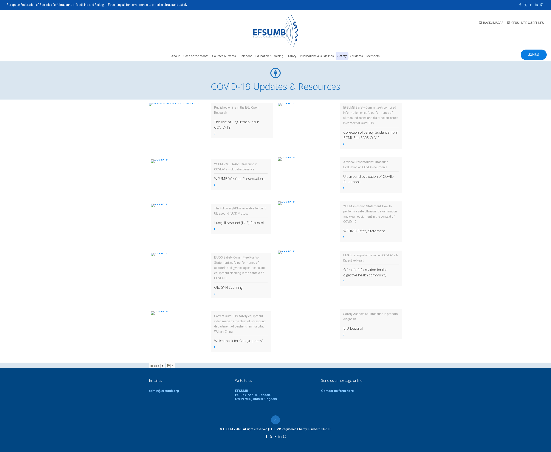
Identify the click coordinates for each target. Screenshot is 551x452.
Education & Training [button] (269, 56)
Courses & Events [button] (224, 56)
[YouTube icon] (530, 5)
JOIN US (533, 54)
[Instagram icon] (541, 5)
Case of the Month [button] (196, 56)
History (291, 56)
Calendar (246, 56)
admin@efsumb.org (164, 391)
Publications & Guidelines (317, 56)
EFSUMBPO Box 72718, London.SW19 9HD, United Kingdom (256, 395)
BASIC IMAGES (493, 23)
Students (356, 56)
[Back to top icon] (275, 419)
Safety (342, 56)
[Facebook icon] (520, 5)
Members (373, 56)
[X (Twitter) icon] (525, 5)
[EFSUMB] (275, 30)
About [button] (175, 56)
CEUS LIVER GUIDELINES (527, 23)
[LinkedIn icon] (536, 5)
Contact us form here (337, 391)
